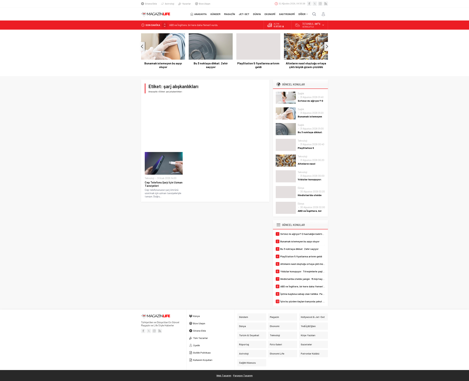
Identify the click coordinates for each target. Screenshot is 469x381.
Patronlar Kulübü (310, 353)
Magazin (274, 316)
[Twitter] (315, 3)
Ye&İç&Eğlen (308, 326)
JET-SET (244, 14)
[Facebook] (309, 3)
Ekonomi (274, 326)
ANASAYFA (200, 14)
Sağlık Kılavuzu (247, 362)
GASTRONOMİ (287, 14)
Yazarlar (186, 3)
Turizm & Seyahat (249, 335)
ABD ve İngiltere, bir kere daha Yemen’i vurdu (193, 25)
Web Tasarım (223, 375)
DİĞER (302, 14)
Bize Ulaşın (204, 3)
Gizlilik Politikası (202, 352)
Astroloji (169, 3)
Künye (196, 316)
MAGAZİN (229, 14)
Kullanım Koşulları (202, 359)
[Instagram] (320, 3)
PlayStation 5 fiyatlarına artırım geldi (258, 65)
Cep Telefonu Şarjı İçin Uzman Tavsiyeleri (163, 184)
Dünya (301, 187)
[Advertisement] (205, 122)
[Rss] (326, 3)
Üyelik (196, 345)
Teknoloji (149, 178)
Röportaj (244, 344)
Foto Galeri (276, 344)
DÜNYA (257, 14)
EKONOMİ (270, 14)
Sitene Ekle (151, 3)
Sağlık (301, 93)
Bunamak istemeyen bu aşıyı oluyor (163, 65)
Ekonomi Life (277, 353)
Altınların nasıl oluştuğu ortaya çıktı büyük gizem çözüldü (306, 65)
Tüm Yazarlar (200, 337)
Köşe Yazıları (308, 335)
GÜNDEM (215, 14)
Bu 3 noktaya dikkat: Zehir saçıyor (211, 65)
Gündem (243, 316)
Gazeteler (306, 344)
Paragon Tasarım (243, 375)
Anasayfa (152, 91)
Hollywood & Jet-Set (313, 316)
